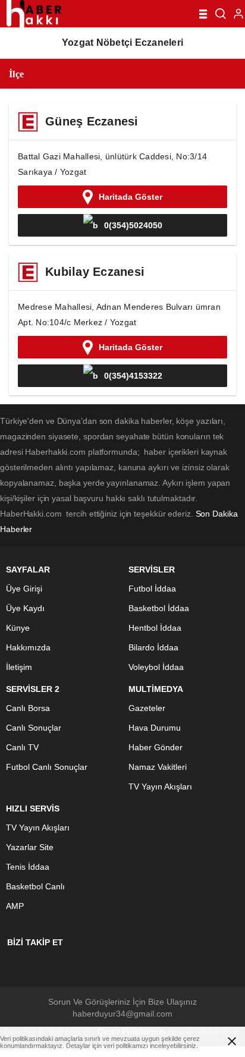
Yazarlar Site (30, 847)
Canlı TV (22, 747)
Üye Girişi (24, 588)
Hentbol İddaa (154, 628)
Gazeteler (146, 708)
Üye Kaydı (25, 608)
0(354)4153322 (133, 375)
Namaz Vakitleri (157, 767)
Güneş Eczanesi (92, 121)
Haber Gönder (155, 747)
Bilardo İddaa (153, 647)
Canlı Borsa (28, 708)
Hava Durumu (154, 727)
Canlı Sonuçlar (33, 727)
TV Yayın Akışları (160, 786)
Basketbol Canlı (35, 886)
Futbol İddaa (152, 588)
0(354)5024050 (133, 225)
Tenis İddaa (27, 867)
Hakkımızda (28, 647)
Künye (18, 628)
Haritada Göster (130, 197)
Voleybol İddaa (156, 667)
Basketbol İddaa (158, 608)
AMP (15, 906)
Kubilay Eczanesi (95, 271)
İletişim (19, 667)
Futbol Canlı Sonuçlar (46, 767)
